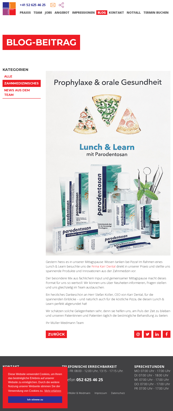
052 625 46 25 (89, 379)
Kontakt (116, 12)
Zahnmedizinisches (21, 83)
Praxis (25, 12)
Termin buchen (156, 12)
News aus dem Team (17, 92)
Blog (102, 12)
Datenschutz (118, 393)
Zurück (56, 334)
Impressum (101, 393)
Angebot (62, 12)
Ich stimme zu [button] (35, 399)
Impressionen (83, 12)
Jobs (48, 12)
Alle (8, 76)
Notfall (134, 12)
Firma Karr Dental (104, 266)
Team (37, 12)
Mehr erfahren (52, 390)
